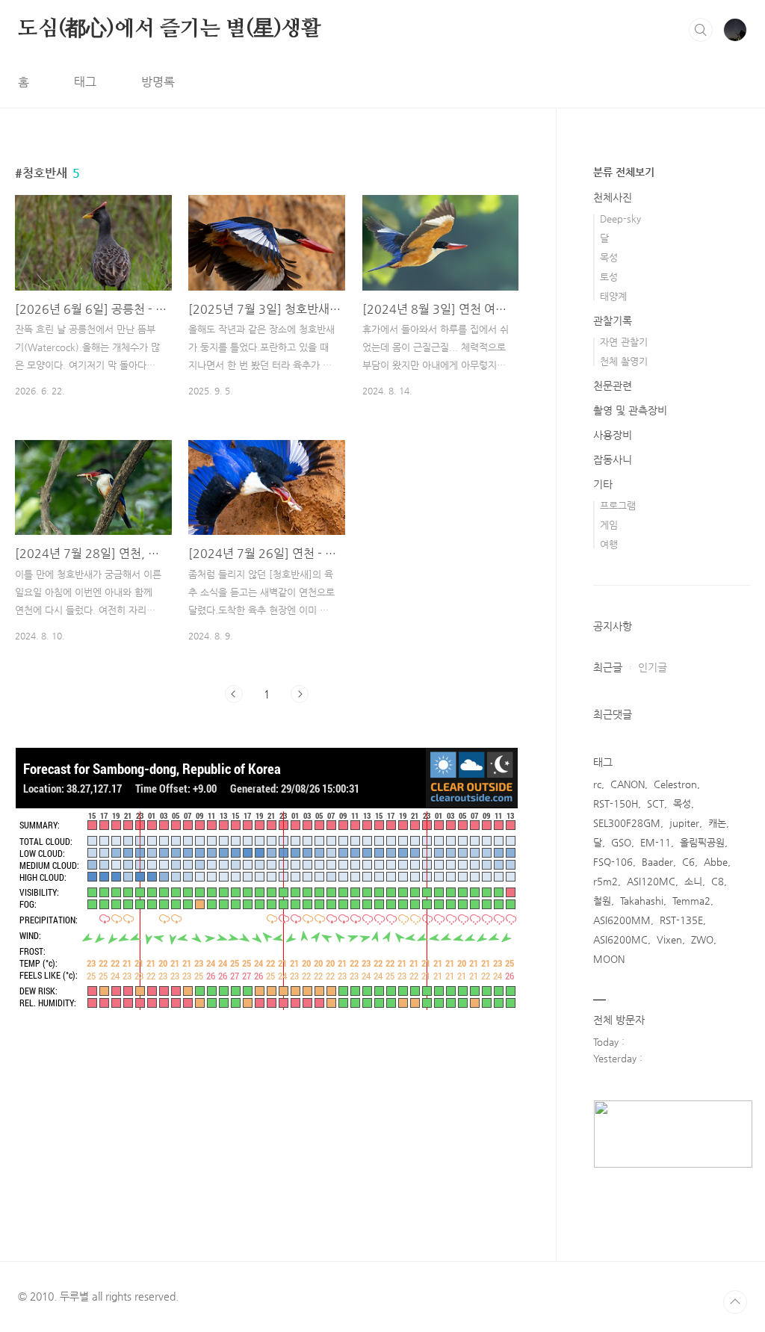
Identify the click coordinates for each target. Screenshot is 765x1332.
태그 (85, 82)
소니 (693, 881)
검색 (701, 30)
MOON (609, 958)
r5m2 (605, 881)
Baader (657, 861)
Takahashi (641, 900)
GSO (621, 842)
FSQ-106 (613, 861)
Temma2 (691, 900)
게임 (609, 524)
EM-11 (655, 842)
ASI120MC (651, 881)
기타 (603, 484)
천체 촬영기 (624, 361)
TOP (735, 1302)
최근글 (607, 667)
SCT (655, 803)
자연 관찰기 (624, 341)
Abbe (716, 861)
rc (597, 784)
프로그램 (618, 505)
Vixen (669, 939)
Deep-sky (620, 218)
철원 (602, 900)
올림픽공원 (702, 842)
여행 (609, 544)
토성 (609, 276)
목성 (609, 257)
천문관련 (612, 385)
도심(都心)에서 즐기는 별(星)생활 (169, 29)
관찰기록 (612, 320)
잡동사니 (612, 459)
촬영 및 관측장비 (630, 410)
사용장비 (612, 435)
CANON (627, 784)
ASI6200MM (622, 920)
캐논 (717, 822)
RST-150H (615, 803)
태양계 (613, 296)
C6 (688, 861)
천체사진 (612, 197)
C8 (717, 881)
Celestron (675, 784)
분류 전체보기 (623, 172)
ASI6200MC (620, 939)
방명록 (158, 82)
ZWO (702, 939)
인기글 (652, 667)
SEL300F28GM (626, 822)
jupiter (684, 822)
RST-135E (681, 920)
